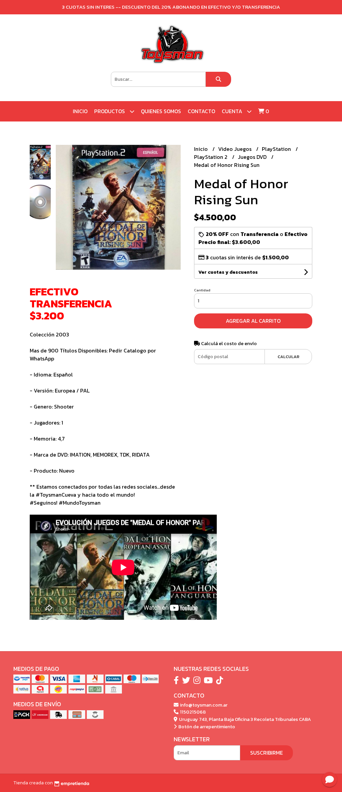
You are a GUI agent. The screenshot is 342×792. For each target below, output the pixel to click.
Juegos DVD (253, 157)
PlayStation (277, 149)
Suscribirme (266, 753)
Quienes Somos (161, 111)
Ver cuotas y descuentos (228, 272)
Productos (110, 111)
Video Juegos (235, 149)
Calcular (288, 356)
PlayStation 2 (211, 157)
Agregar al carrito (253, 321)
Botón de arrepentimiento (206, 726)
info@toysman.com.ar (203, 705)
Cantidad (202, 290)
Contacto (201, 111)
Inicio (80, 111)
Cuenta (232, 111)
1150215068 (192, 712)
